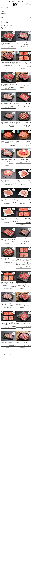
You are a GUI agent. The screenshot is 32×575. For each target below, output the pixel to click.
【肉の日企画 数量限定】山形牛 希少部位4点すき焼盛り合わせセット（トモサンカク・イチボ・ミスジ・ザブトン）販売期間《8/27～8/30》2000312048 (23, 262)
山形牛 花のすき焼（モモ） (22, 159)
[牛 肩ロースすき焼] (23, 36)
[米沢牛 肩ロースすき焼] (8, 336)
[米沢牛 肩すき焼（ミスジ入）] (23, 316)
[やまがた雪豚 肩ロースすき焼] (23, 174)
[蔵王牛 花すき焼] (8, 174)
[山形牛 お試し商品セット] (8, 276)
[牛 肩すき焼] (23, 97)
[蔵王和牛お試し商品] (23, 56)
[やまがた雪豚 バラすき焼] (23, 193)
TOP (1, 7)
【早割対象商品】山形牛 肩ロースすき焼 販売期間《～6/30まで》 (8, 161)
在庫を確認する (7, 47)
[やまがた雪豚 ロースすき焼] (8, 212)
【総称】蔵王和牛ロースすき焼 (8, 62)
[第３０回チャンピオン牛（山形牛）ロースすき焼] (8, 135)
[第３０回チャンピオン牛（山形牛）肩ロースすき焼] (23, 135)
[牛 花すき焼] (23, 153)
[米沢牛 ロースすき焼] (23, 336)
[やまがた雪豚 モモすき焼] (8, 193)
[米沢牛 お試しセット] (8, 316)
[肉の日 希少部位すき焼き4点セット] (23, 252)
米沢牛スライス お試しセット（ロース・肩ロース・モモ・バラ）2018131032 (8, 323)
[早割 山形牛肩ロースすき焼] (8, 153)
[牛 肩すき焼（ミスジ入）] (8, 36)
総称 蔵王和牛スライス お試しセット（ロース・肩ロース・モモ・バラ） (23, 64)
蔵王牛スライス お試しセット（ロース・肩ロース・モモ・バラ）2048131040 (23, 220)
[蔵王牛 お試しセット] (23, 212)
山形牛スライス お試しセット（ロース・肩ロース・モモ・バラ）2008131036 (8, 284)
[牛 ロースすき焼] (8, 56)
